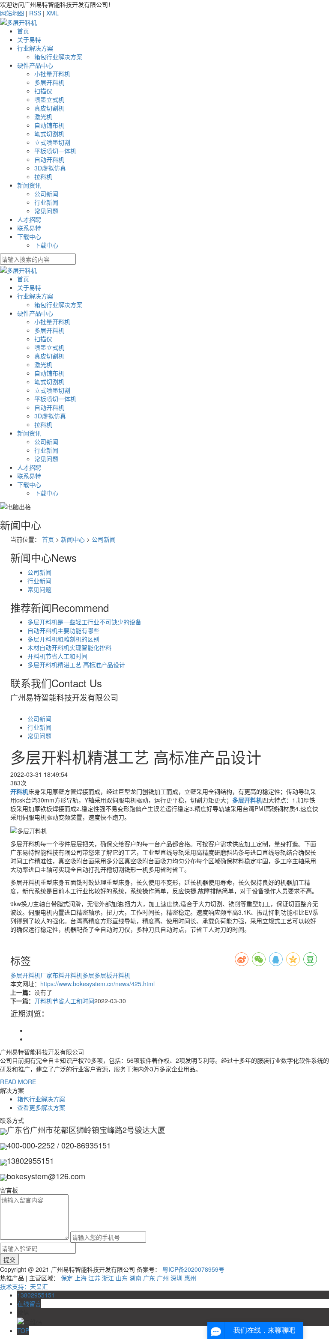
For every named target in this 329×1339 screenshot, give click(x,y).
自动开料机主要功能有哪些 (63, 630)
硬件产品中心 (35, 65)
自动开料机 (49, 159)
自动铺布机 (49, 125)
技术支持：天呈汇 (24, 1286)
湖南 (135, 1277)
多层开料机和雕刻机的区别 (63, 639)
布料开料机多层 (73, 975)
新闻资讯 (29, 185)
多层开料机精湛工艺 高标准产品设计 (76, 664)
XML (52, 13)
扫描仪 (43, 90)
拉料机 (43, 176)
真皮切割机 (49, 108)
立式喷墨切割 (52, 142)
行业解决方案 (35, 48)
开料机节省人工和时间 (57, 656)
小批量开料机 (52, 73)
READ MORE (18, 1081)
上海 (81, 1277)
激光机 (43, 116)
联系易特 (29, 228)
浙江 (108, 1277)
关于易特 (29, 39)
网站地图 (12, 13)
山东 (122, 1277)
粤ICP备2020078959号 (193, 1269)
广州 (163, 1277)
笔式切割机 (49, 133)
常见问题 (46, 210)
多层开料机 (49, 82)
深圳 (176, 1277)
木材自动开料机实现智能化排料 (69, 647)
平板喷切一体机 (55, 150)
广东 (149, 1277)
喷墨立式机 (49, 99)
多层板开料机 (112, 975)
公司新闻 (46, 193)
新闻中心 (73, 539)
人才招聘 (29, 219)
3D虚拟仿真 (50, 168)
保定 (67, 1277)
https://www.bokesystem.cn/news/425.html (97, 983)
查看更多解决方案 (41, 1107)
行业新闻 (46, 202)
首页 (23, 31)
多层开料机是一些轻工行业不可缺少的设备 (84, 621)
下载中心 (29, 236)
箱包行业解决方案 (58, 56)
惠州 (190, 1277)
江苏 (94, 1277)
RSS (35, 13)
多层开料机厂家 (31, 975)
